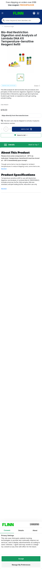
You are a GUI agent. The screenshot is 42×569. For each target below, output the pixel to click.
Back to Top (33, 145)
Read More (4, 168)
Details (11, 145)
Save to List (21, 135)
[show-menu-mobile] (2, 13)
